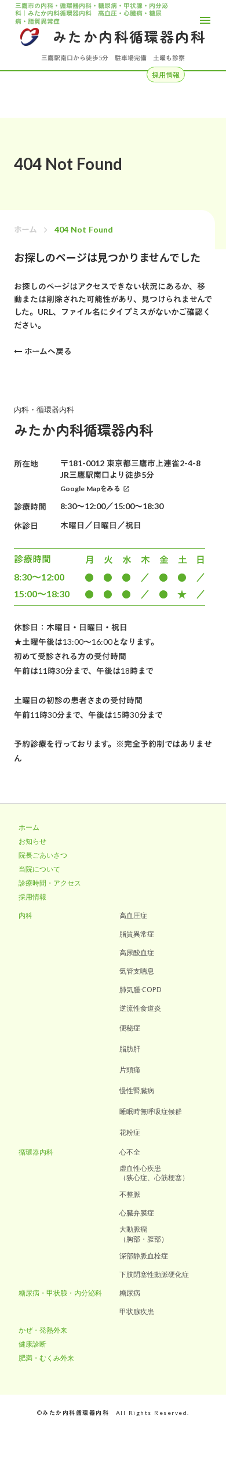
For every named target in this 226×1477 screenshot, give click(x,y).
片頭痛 (129, 1072)
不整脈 (129, 1196)
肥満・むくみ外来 (46, 1360)
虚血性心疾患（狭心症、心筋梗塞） (154, 1175)
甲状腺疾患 (136, 1313)
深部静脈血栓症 (143, 1258)
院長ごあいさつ (43, 857)
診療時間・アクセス (50, 885)
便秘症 (129, 1030)
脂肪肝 (129, 1051)
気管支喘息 (136, 973)
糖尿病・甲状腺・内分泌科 (60, 1295)
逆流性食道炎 (140, 1010)
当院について (39, 871)
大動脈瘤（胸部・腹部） (143, 1236)
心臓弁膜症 (136, 1215)
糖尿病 (129, 1295)
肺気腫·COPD (140, 992)
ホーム (25, 229)
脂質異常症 (136, 936)
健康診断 (32, 1346)
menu (205, 20)
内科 (25, 917)
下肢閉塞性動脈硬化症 (154, 1276)
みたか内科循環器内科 (129, 36)
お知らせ (32, 843)
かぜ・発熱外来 (43, 1332)
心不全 (129, 1154)
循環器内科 (36, 1154)
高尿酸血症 (136, 954)
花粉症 (129, 1134)
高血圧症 (133, 917)
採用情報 (32, 899)
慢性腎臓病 (136, 1092)
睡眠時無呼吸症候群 (150, 1113)
